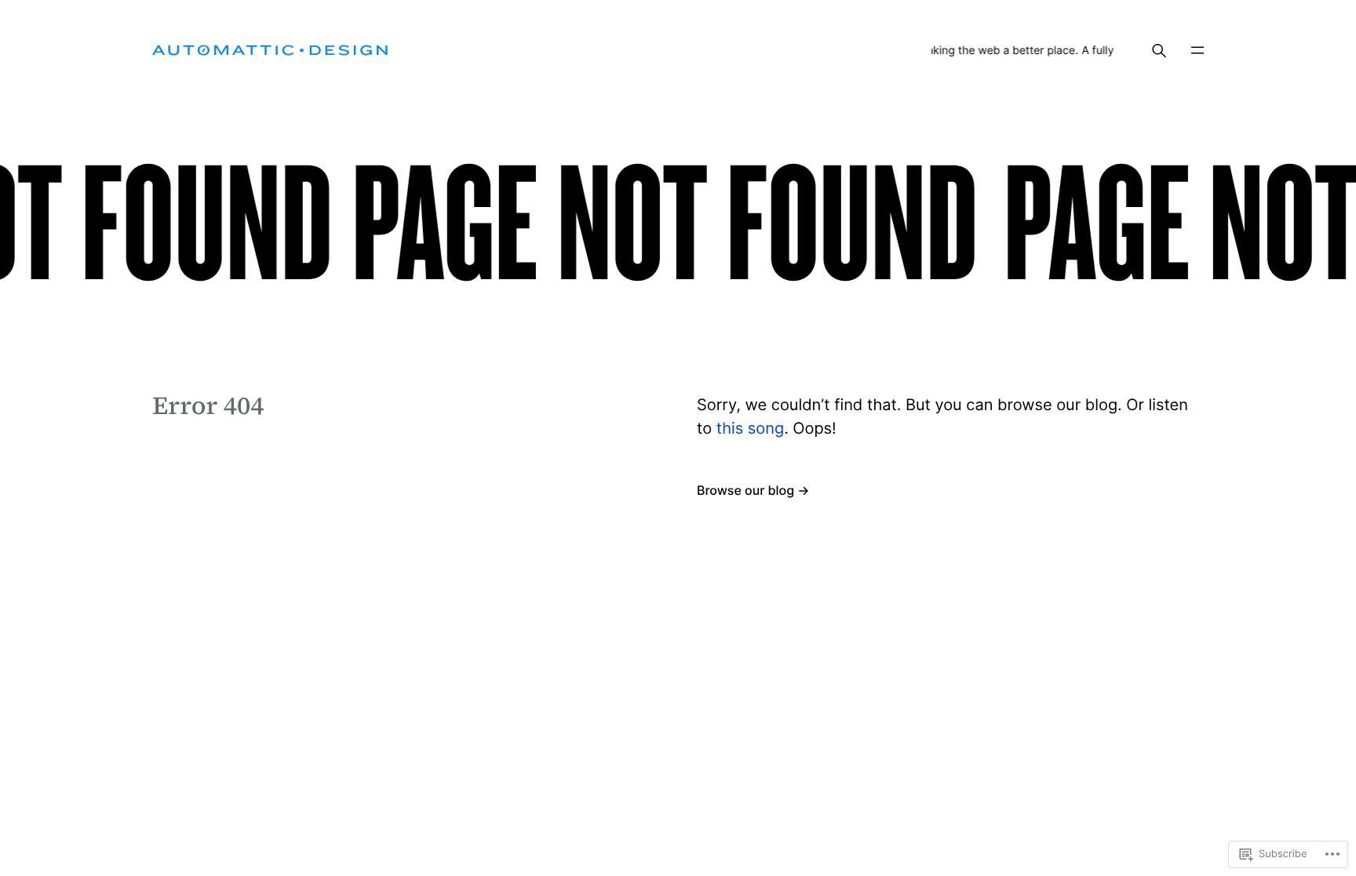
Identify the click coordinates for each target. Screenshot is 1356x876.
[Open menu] (1197, 50)
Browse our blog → (753, 490)
